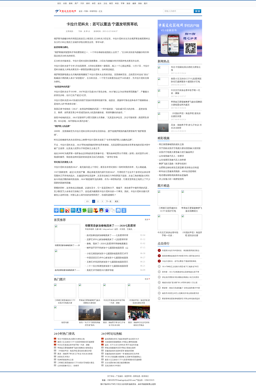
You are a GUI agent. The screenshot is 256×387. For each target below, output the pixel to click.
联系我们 (145, 376)
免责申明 (128, 376)
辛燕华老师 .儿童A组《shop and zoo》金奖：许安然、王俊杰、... (110, 229)
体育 (94, 3)
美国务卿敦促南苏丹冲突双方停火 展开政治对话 (181, 256)
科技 (117, 3)
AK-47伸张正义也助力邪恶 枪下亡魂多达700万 (180, 267)
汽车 (82, 3)
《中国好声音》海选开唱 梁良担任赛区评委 (74, 351)
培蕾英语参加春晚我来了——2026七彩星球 (110, 225)
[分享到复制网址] (112, 210)
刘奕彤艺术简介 (63, 357)
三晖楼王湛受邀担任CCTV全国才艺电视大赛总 (75, 363)
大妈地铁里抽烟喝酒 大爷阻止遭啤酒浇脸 (121, 342)
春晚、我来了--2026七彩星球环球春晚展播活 (107, 244)
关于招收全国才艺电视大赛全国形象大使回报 (179, 148)
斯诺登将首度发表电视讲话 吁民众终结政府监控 (181, 299)
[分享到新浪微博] (67, 210)
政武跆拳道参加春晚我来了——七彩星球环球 (107, 235)
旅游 (128, 3)
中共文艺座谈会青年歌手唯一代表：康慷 (73, 345)
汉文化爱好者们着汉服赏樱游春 (117, 363)
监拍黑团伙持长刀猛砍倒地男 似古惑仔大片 (122, 339)
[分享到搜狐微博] (95, 210)
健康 (134, 3)
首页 (59, 3)
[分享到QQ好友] (101, 210)
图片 (146, 3)
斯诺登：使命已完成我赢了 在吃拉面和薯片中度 (181, 288)
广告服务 (119, 376)
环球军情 (93, 11)
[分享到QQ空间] (62, 210)
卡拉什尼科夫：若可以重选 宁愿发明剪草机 (179, 261)
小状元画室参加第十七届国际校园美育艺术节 (107, 253)
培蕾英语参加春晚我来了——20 (67, 245)
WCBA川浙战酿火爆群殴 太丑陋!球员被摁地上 (123, 357)
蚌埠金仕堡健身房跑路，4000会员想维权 (177, 171)
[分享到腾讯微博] (73, 210)
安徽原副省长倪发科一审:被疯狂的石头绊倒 (122, 354)
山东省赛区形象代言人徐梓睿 (172, 160)
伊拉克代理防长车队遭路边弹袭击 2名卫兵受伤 (180, 277)
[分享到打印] (118, 210)
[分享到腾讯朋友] (84, 210)
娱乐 (99, 3)
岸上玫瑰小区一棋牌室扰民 (171, 179)
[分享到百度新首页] (107, 210)
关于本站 (110, 376)
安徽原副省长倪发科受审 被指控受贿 (119, 351)
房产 (76, 3)
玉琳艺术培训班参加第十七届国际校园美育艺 (107, 262)
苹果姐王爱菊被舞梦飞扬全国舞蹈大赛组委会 (75, 348)
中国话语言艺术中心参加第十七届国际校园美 (107, 258)
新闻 (70, 3)
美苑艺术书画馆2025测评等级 (100, 270)
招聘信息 (136, 376)
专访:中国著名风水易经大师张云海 (71, 339)
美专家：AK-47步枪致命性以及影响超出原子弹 (180, 272)
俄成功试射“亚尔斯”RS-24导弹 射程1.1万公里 (179, 283)
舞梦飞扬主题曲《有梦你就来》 (173, 164)
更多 (146, 219)
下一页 (108, 201)
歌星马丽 (65, 322)
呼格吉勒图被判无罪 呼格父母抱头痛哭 (120, 348)
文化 (105, 3)
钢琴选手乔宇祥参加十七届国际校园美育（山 (107, 248)
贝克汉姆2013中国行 (113, 366)
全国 (65, 3)
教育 (111, 3)
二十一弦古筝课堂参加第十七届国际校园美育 (107, 266)
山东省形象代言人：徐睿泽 (68, 366)
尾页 (116, 201)
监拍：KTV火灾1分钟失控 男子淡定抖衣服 (121, 345)
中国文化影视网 (122, 384)
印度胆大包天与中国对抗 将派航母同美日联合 (180, 250)
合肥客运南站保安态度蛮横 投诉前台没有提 (179, 167)
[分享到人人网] (78, 210)
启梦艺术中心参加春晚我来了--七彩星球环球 (107, 239)
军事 (122, 3)
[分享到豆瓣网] (90, 210)
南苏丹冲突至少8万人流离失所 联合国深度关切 (180, 293)
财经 (88, 3)
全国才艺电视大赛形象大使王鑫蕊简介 (176, 152)
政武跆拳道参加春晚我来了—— (67, 270)
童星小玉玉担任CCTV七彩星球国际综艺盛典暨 (75, 342)
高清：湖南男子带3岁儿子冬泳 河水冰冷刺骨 (75, 354)
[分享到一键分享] (123, 210)
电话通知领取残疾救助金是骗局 (173, 175)
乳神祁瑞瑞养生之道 (65, 360)
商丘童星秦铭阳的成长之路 (171, 144)
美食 (140, 3)
